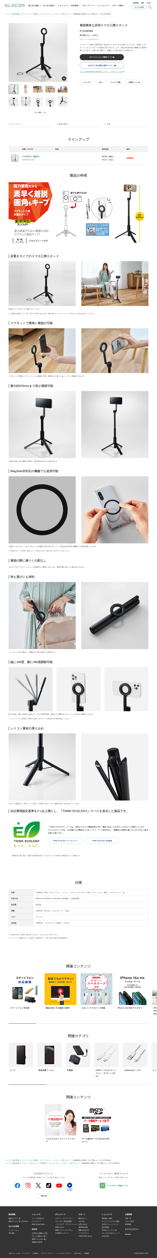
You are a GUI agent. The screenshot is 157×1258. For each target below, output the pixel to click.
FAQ (100, 82)
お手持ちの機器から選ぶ (40, 1233)
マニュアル (87, 82)
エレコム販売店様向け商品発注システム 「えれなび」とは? (101, 72)
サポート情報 (117, 5)
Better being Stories (38, 1224)
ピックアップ (36, 1221)
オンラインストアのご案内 (110, 1221)
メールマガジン (83, 1233)
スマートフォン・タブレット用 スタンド (55, 14)
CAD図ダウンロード (62, 1233)
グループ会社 (129, 1221)
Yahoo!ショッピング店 (109, 1230)
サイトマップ (26, 1253)
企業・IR (128, 1218)
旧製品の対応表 (37, 1242)
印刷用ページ (133, 82)
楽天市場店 (105, 1227)
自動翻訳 (86, 1253)
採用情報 (128, 1224)
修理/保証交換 (83, 1227)
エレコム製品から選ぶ (39, 1236)
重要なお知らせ (83, 1230)
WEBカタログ (59, 1227)
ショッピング (102, 5)
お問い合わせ (82, 1224)
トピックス (62, 5)
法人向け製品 (48, 5)
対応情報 (74, 5)
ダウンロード (87, 5)
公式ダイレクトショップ (110, 1224)
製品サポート (82, 1218)
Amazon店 (105, 1236)
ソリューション (14, 1230)
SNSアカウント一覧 (14, 1253)
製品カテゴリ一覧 (14, 1218)
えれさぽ (81, 1221)
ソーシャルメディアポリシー (64, 1253)
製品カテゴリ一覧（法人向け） (19, 1221)
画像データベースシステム (64, 1230)
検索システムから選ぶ (39, 1239)
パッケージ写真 (115, 82)
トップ (7, 14)
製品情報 (16, 14)
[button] (36, 1214)
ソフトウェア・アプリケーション (66, 1224)
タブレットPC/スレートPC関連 (34, 1163)
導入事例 (11, 1233)
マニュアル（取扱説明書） (64, 1221)
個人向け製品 (33, 5)
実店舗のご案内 (107, 1218)
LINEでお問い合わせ (85, 1236)
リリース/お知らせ (38, 1218)
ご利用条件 (35, 1253)
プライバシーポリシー (47, 1253)
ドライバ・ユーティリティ (64, 1218)
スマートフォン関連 (29, 14)
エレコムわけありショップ (110, 1233)
